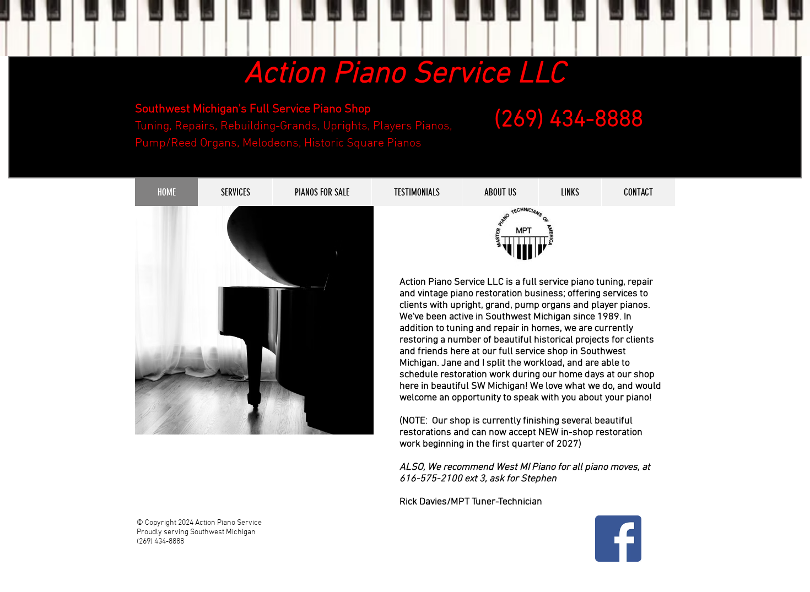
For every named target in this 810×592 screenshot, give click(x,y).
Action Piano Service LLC (404, 74)
